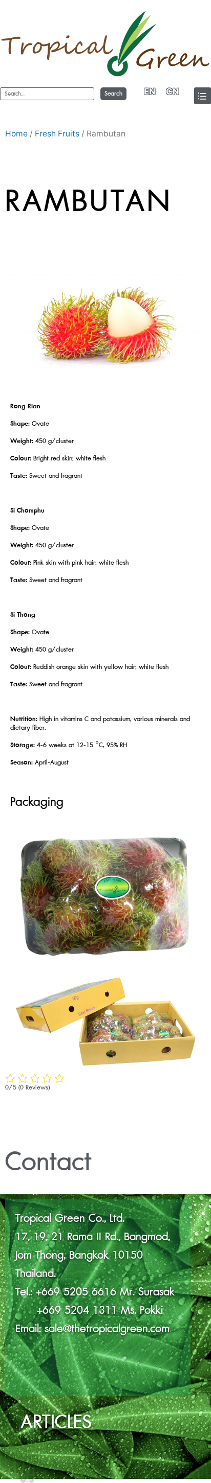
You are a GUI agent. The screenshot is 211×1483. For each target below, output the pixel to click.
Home (16, 133)
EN (150, 91)
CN (172, 91)
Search (113, 93)
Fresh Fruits (57, 133)
